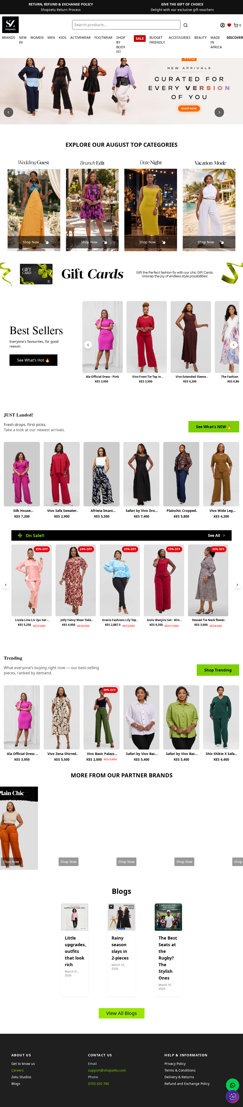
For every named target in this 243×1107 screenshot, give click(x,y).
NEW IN (23, 39)
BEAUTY (200, 37)
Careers (17, 1070)
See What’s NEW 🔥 (214, 426)
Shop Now (31, 242)
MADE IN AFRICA (216, 42)
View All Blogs (121, 1013)
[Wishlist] (229, 25)
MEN (51, 37)
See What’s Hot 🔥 (33, 360)
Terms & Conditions (180, 1070)
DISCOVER (235, 37)
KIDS (62, 37)
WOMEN (37, 37)
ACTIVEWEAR (80, 37)
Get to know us (23, 1063)
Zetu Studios (21, 1077)
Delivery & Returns (179, 1077)
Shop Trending (218, 670)
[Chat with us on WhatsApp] (232, 1085)
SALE (140, 38)
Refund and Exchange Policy (187, 1083)
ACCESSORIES (180, 37)
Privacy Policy (175, 1063)
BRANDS (8, 37)
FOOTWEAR (103, 37)
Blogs (15, 1083)
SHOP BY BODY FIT (120, 44)
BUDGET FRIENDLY (157, 39)
